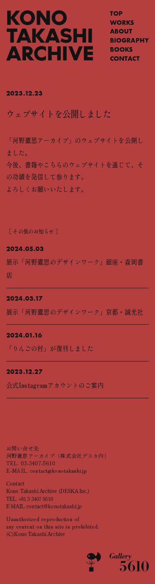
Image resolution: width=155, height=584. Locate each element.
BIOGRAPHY (129, 40)
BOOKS (121, 49)
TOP (116, 13)
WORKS (122, 22)
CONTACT (125, 58)
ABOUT (121, 31)
